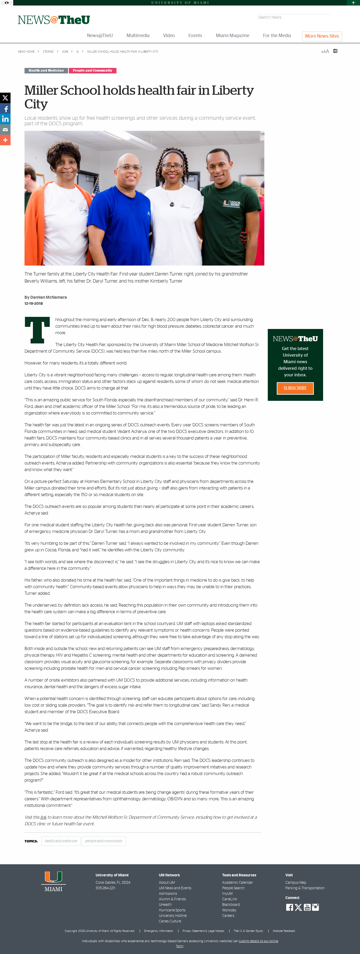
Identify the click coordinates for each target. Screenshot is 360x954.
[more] (5, 140)
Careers (228, 916)
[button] (349, 939)
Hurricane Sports (172, 910)
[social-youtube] (307, 907)
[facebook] (5, 108)
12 (77, 51)
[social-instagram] (315, 907)
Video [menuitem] (169, 35)
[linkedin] (5, 119)
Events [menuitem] (195, 35)
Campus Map (295, 883)
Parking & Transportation (305, 888)
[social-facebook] (289, 907)
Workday (229, 910)
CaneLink (229, 899)
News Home (26, 51)
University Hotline (173, 916)
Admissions (168, 894)
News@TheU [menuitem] (100, 35)
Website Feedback (284, 931)
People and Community (92, 70)
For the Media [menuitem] (277, 35)
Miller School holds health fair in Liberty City (122, 51)
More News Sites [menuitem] (322, 36)
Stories (48, 51)
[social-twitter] (298, 907)
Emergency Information (158, 931)
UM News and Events (175, 888)
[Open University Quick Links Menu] (353, 3)
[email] (5, 129)
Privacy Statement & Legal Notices (203, 931)
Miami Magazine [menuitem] (232, 35)
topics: (31, 841)
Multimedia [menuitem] (138, 35)
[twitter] (5, 98)
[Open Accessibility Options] (6, 3)
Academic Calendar (237, 883)
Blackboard (231, 905)
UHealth (165, 905)
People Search (233, 888)
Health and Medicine (46, 70)
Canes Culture (170, 921)
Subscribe (295, 388)
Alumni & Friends (172, 899)
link (43, 817)
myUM (227, 894)
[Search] (337, 17)
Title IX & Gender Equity (248, 931)
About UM (167, 883)
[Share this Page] (332, 54)
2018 (64, 51)
